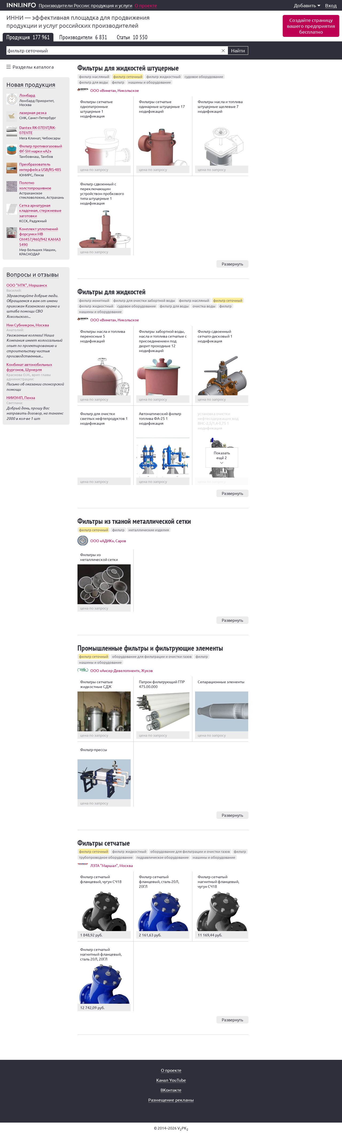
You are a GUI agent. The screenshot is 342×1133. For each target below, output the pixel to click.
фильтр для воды (93, 82)
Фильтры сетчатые (103, 843)
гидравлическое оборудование (163, 857)
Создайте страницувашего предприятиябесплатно (311, 25)
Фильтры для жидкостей (111, 291)
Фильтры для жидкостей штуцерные (128, 68)
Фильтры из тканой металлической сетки (134, 521)
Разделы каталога (33, 66)
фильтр (118, 82)
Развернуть (232, 263)
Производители (83, 37)
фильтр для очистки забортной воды (144, 300)
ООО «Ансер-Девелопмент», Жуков (121, 670)
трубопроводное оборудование (106, 857)
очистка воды (204, 306)
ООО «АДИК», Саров (108, 540)
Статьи (132, 37)
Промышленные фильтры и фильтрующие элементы (150, 648)
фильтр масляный (94, 76)
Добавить (305, 5)
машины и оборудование (149, 82)
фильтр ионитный (94, 300)
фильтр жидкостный (163, 76)
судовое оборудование (204, 76)
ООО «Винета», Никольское (114, 90)
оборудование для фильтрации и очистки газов (152, 656)
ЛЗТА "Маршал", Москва (111, 865)
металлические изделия (149, 530)
